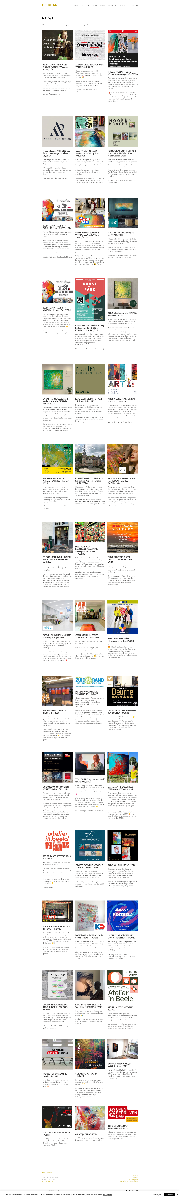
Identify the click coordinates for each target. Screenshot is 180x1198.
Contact (135, 1175)
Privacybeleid (107, 1195)
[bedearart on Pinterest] (133, 1190)
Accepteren (169, 1195)
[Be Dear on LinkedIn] (136, 1190)
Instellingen (157, 1195)
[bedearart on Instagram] (130, 1190)
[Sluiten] (177, 1194)
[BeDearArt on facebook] (126, 1190)
